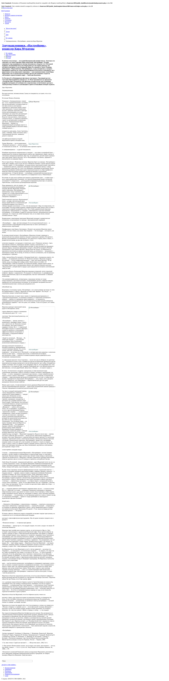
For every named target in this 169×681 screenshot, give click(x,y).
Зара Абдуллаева (11, 54)
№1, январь (9, 38)
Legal (6, 676)
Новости (7, 14)
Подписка (8, 671)
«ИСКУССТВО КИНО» (8, 665)
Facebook (7, 11)
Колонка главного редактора (13, 15)
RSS (2, 11)
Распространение (10, 668)
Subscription (8, 672)
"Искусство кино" (11, 28)
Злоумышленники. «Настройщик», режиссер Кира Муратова (24, 47)
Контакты (8, 21)
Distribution (8, 669)
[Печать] (8, 56)
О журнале (8, 20)
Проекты (7, 18)
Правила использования (12, 674)
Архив (7, 23)
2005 (7, 35)
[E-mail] (8, 58)
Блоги (7, 17)
